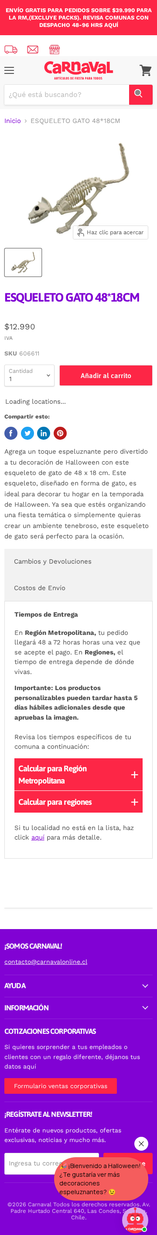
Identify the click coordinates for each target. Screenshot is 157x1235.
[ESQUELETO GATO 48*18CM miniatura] (23, 262)
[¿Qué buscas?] (141, 95)
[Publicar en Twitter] (27, 433)
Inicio (12, 121)
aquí (37, 837)
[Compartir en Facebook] (10, 433)
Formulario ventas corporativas (60, 1085)
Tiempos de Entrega (46, 614)
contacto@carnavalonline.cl (45, 961)
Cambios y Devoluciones (53, 561)
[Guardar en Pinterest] (60, 433)
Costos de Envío (39, 588)
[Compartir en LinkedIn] (43, 433)
